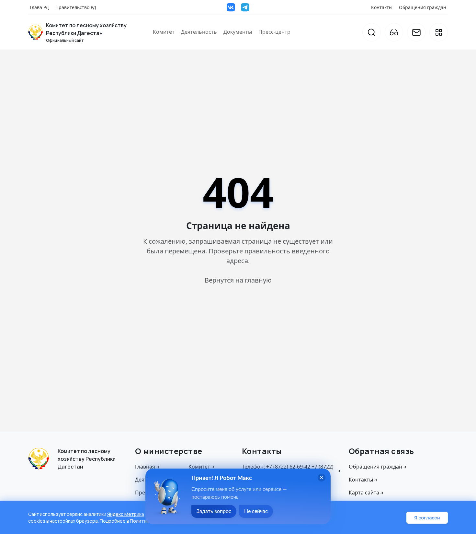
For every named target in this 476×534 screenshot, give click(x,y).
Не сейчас (256, 511)
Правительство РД (75, 7)
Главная (145, 466)
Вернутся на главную (238, 280)
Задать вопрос (214, 511)
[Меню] (438, 32)
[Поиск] (371, 32)
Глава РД (39, 7)
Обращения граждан (422, 7)
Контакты (381, 7)
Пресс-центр (274, 31)
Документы (237, 31)
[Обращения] (416, 32)
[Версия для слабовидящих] (394, 32)
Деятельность (199, 31)
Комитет (164, 31)
